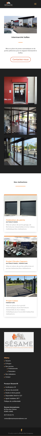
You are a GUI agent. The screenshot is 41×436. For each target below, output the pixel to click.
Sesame (8, 361)
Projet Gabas (12, 301)
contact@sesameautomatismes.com (15, 418)
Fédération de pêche (15, 220)
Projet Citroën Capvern (16, 261)
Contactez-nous (21, 59)
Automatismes (12, 222)
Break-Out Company (26, 433)
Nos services (9, 366)
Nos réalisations (10, 374)
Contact (7, 377)
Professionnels (13, 368)
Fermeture (23, 263)
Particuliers (11, 371)
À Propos (8, 363)
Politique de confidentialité (12, 401)
